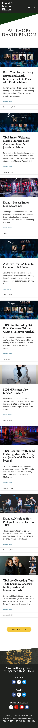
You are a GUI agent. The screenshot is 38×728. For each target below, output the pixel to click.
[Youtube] (22, 707)
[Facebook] (14, 682)
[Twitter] (24, 682)
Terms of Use (16, 721)
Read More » (7, 101)
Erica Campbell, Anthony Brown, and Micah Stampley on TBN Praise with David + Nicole (18, 77)
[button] (29, 7)
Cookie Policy (29, 721)
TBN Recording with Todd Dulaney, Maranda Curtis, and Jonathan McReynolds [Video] (19, 456)
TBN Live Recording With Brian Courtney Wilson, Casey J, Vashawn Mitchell (18, 328)
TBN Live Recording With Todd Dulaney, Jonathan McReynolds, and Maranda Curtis (18, 586)
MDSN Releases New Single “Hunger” (15, 391)
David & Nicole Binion (8, 6)
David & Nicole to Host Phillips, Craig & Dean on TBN (18, 522)
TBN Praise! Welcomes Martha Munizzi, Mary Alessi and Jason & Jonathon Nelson (16, 143)
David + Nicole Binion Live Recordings (16, 204)
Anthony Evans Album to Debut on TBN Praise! (18, 265)
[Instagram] (19, 682)
